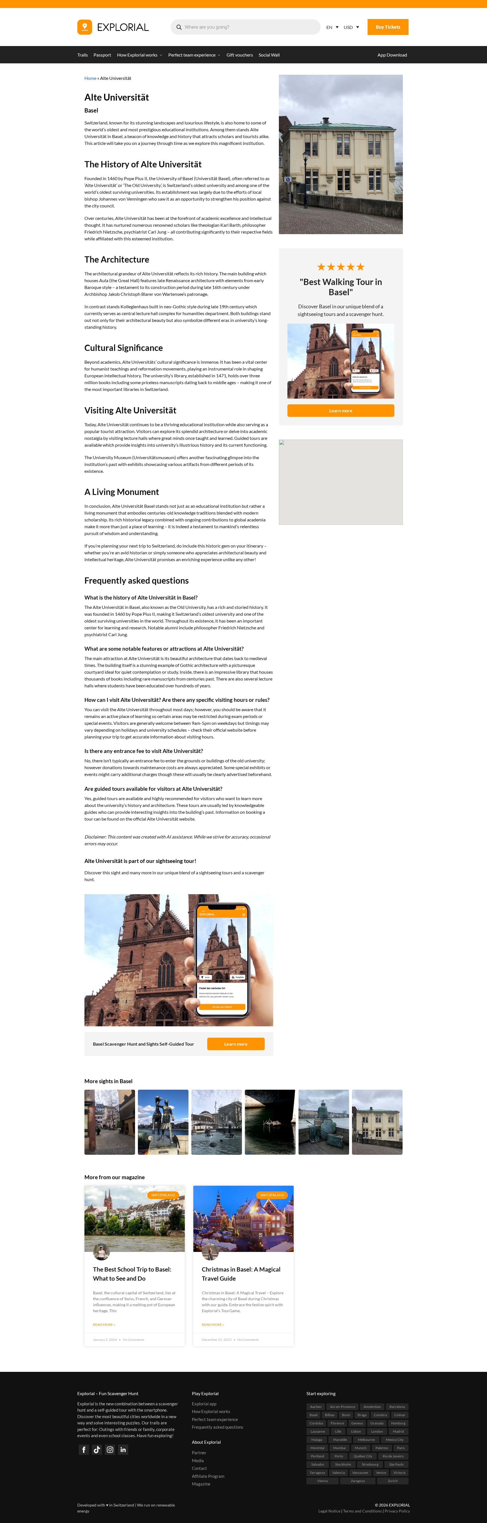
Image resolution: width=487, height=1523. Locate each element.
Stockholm (343, 1464)
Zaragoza (358, 1480)
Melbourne (366, 1439)
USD (348, 27)
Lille (338, 1431)
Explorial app (204, 1403)
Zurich (393, 1480)
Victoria (399, 1472)
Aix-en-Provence (342, 1406)
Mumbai (339, 1447)
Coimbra (380, 1414)
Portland (317, 1456)
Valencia (338, 1472)
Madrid (398, 1431)
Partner (199, 1452)
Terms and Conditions (362, 1511)
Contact (199, 1468)
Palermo (382, 1447)
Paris (401, 1447)
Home (90, 78)
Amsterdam (372, 1406)
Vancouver (360, 1472)
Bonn (346, 1414)
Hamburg (398, 1423)
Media (198, 1460)
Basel (91, 110)
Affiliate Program (208, 1475)
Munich (360, 1447)
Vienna (322, 1480)
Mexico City (394, 1439)
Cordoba (316, 1423)
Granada (377, 1423)
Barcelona (397, 1406)
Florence (337, 1423)
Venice (381, 1472)
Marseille (340, 1439)
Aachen (316, 1406)
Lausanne (318, 1431)
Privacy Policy (397, 1511)
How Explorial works (211, 1411)
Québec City (363, 1456)
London (377, 1431)
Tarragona (317, 1472)
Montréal (317, 1447)
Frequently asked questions (217, 1427)
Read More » (104, 1324)
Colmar (399, 1414)
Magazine (201, 1483)
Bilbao (330, 1414)
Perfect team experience (215, 1419)
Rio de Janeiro (393, 1456)
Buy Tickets (388, 27)
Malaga (316, 1439)
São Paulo (396, 1464)
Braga (362, 1414)
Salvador (317, 1464)
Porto (339, 1456)
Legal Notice (329, 1511)
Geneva (357, 1423)
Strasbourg (370, 1464)
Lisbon (356, 1431)
